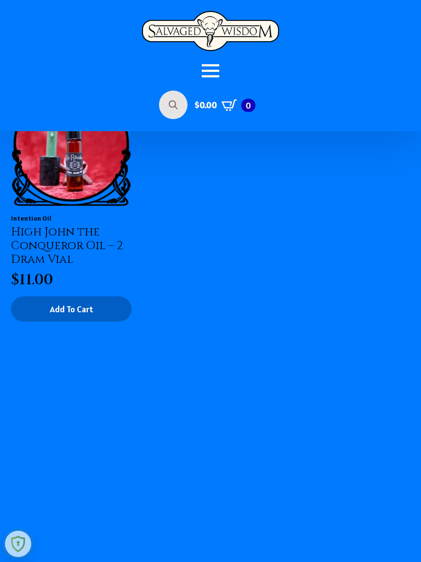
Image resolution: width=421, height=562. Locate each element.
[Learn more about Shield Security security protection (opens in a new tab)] (18, 544)
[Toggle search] (173, 105)
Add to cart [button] (71, 309)
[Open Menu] (210, 71)
